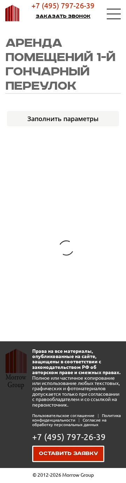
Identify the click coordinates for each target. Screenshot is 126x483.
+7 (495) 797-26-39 (62, 5)
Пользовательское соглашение (64, 415)
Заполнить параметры (63, 118)
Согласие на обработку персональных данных (69, 422)
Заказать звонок (63, 16)
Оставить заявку (68, 454)
